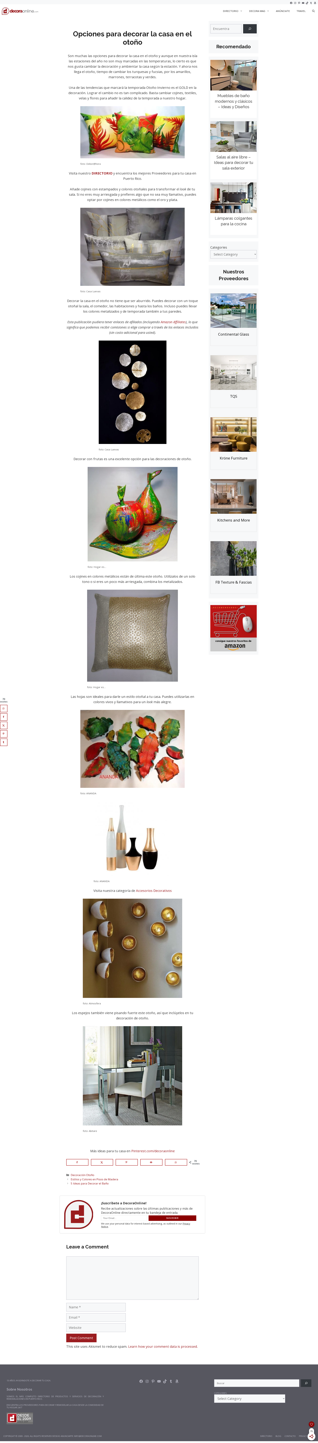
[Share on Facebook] (77, 1162)
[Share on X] (102, 1162)
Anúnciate (283, 11)
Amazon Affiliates (173, 322)
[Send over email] (151, 1162)
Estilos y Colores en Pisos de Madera (94, 1179)
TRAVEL (301, 11)
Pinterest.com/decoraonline (153, 1151)
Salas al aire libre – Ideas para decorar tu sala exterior (233, 163)
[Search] (250, 28)
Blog (278, 1436)
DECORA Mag (257, 11)
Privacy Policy (307, 1436)
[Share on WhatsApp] (176, 1162)
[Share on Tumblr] (3, 742)
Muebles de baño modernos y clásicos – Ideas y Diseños (233, 101)
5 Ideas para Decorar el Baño (90, 1183)
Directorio (266, 1436)
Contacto (290, 1436)
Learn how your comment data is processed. (163, 1346)
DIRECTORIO (230, 11)
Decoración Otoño (82, 1175)
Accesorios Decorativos (154, 890)
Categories (218, 247)
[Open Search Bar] (313, 11)
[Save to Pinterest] (127, 1162)
